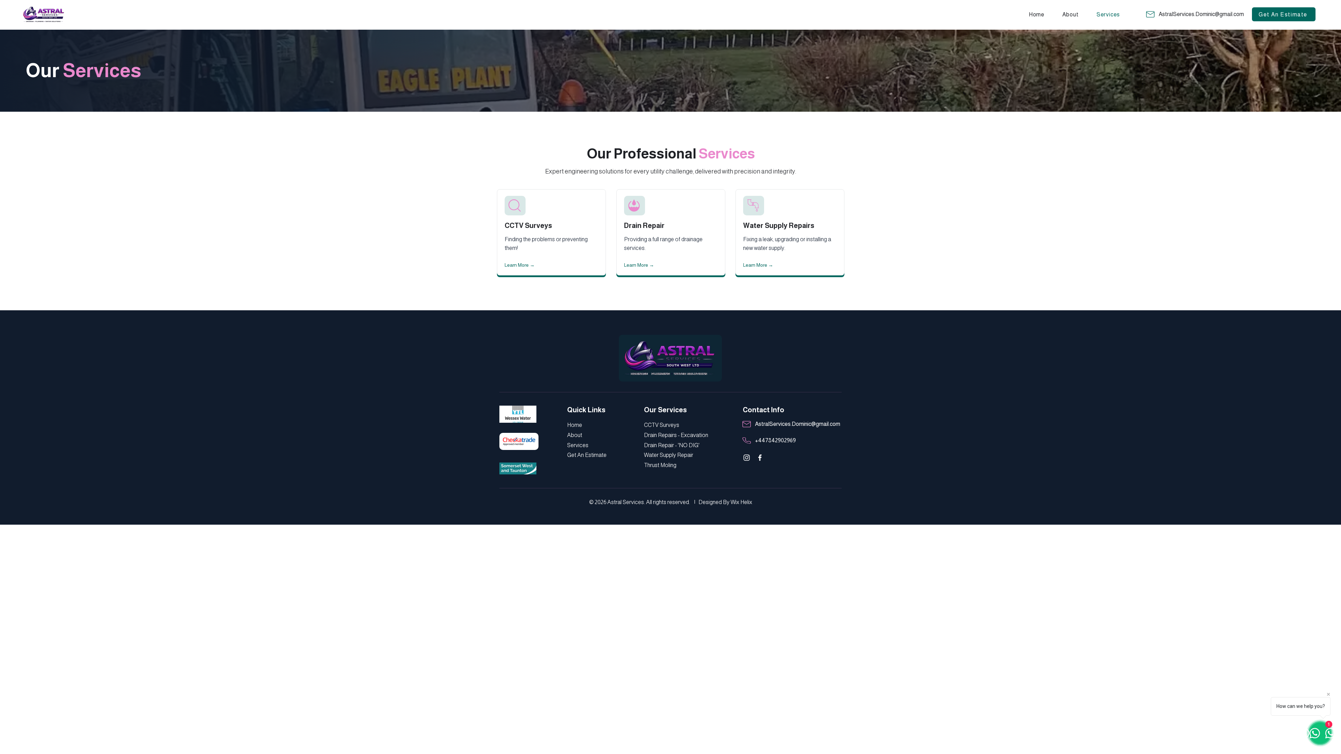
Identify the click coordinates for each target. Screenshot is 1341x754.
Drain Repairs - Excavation (676, 435)
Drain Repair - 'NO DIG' (671, 445)
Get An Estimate (587, 455)
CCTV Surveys (528, 225)
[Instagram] (746, 457)
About (575, 435)
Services (577, 445)
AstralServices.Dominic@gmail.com (1201, 14)
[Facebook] (760, 457)
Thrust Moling (660, 465)
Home (575, 425)
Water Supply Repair (668, 455)
